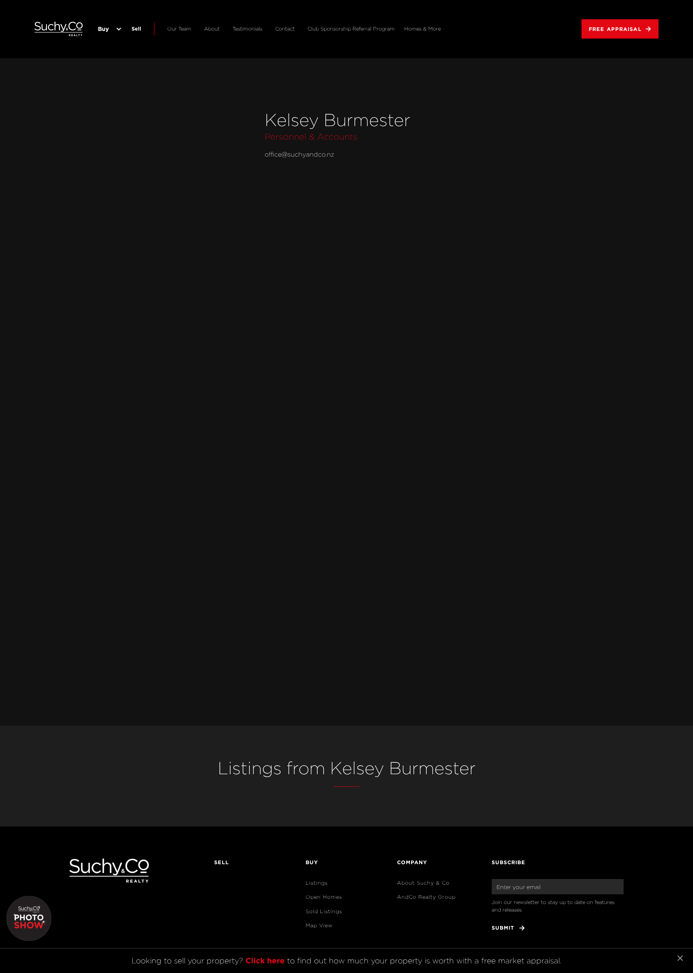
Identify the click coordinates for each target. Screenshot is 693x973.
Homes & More (422, 28)
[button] (108, 29)
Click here (265, 960)
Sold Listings (324, 911)
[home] (58, 29)
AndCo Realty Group (426, 897)
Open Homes (324, 897)
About (212, 28)
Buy (103, 29)
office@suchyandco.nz (299, 154)
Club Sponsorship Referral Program (351, 28)
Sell (136, 28)
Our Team (179, 28)
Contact (285, 28)
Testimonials (247, 28)
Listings (317, 882)
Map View (319, 925)
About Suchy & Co (423, 882)
